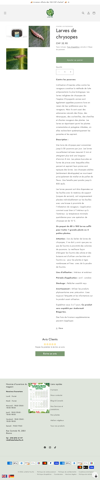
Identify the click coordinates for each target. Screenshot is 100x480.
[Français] (8, 476)
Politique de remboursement (46, 472)
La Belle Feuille (29, 472)
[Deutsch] (12, 476)
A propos (54, 389)
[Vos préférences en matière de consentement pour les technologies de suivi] (96, 476)
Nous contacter (56, 395)
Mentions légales (70, 474)
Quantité (59, 67)
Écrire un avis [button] (50, 353)
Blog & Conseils (56, 400)
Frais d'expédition (73, 47)
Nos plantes (55, 415)
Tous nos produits (57, 426)
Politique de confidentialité (67, 472)
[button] (5, 13)
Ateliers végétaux (57, 420)
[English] (4, 476)
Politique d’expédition (44, 474)
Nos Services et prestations (56, 408)
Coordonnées (58, 474)
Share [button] (61, 328)
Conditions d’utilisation (86, 472)
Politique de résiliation (86, 474)
